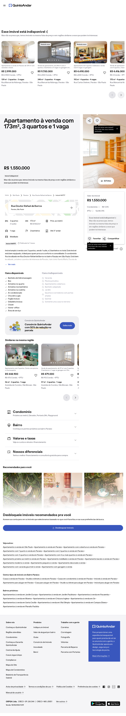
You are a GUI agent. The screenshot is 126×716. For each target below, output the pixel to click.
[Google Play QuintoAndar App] (98, 703)
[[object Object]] (117, 129)
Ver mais (11, 264)
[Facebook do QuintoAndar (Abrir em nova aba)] (103, 686)
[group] (18, 65)
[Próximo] (121, 94)
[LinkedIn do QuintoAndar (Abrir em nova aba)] (118, 686)
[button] (42, 413)
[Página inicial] (20, 5)
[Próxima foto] (30, 52)
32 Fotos (107, 181)
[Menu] (4, 5)
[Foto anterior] (5, 52)
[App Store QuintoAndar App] (113, 703)
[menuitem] (7, 195)
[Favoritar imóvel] (97, 120)
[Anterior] (112, 94)
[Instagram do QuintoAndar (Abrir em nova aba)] (108, 686)
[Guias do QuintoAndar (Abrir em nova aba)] (113, 686)
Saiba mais (67, 325)
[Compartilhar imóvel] (89, 120)
